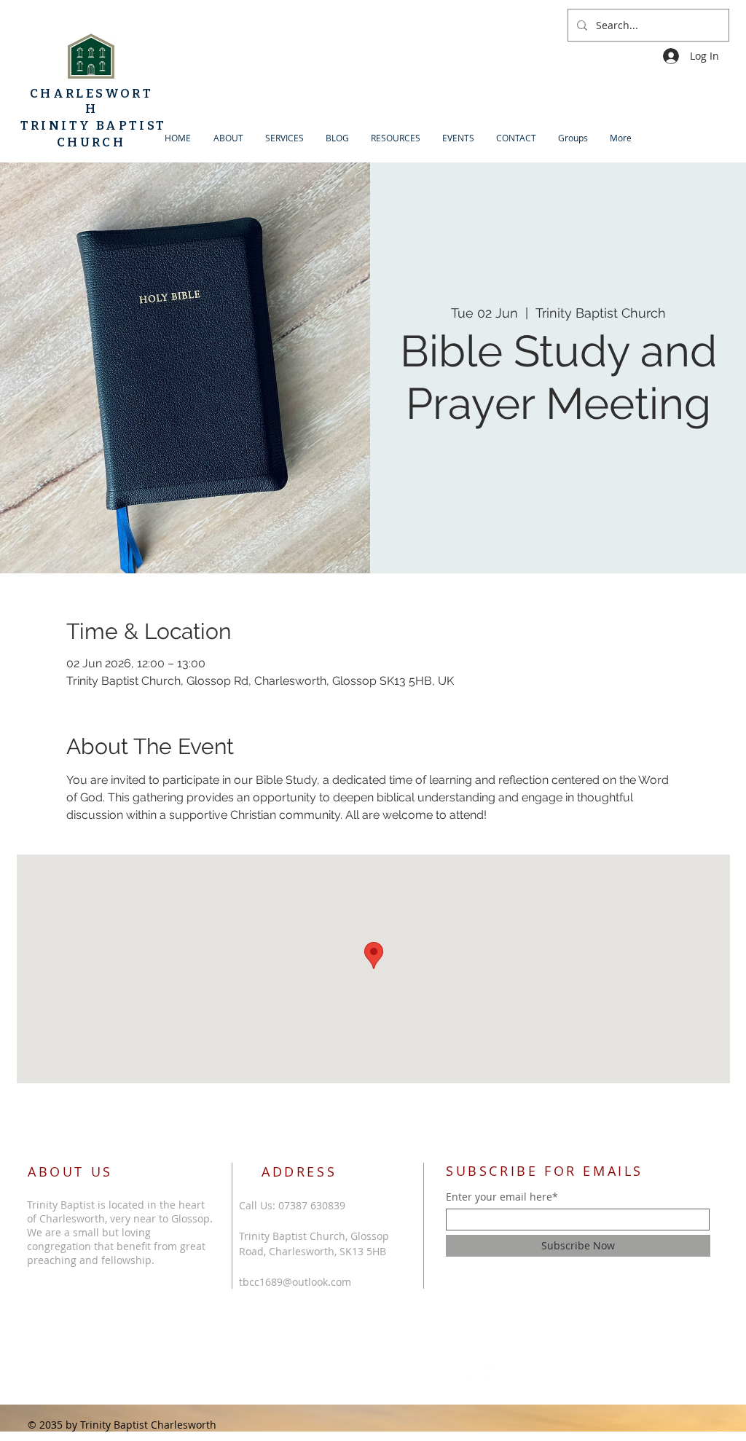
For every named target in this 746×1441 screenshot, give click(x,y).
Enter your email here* (502, 1197)
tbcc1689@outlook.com (295, 1282)
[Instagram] (491, 1372)
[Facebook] (463, 1372)
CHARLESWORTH (91, 101)
